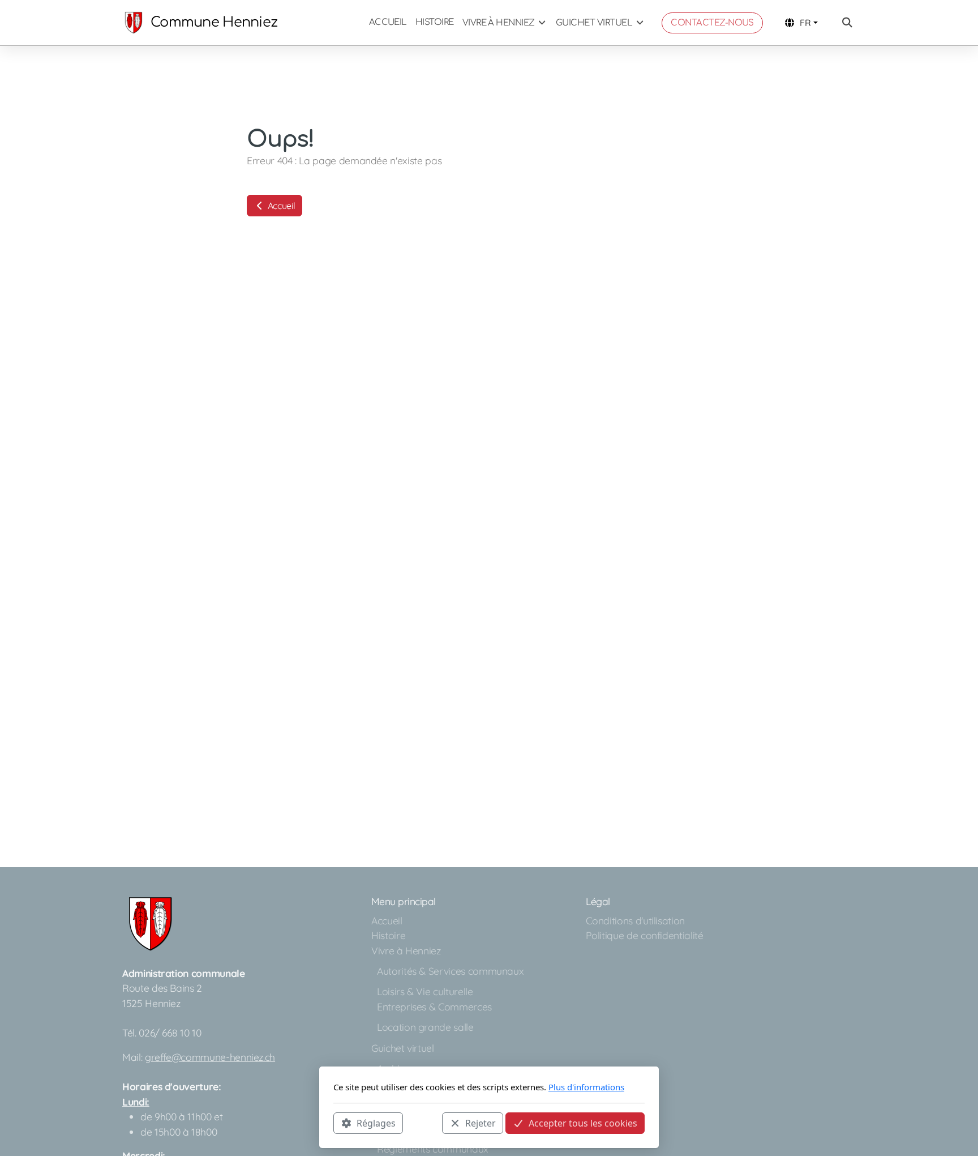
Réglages (376, 1122)
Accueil (280, 205)
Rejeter (480, 1122)
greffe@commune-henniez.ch (210, 1057)
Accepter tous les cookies (583, 1122)
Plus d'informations (586, 1087)
